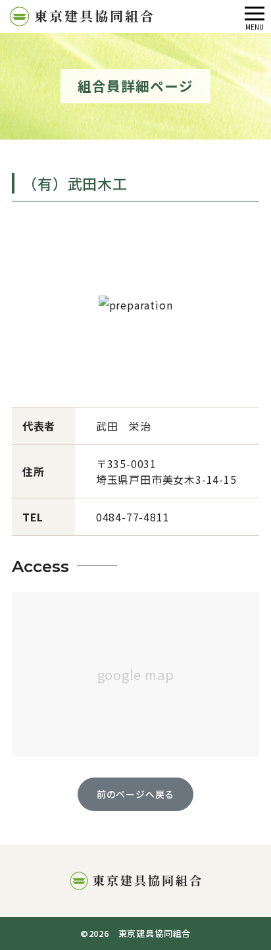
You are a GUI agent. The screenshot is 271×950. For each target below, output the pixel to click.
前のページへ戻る (135, 794)
